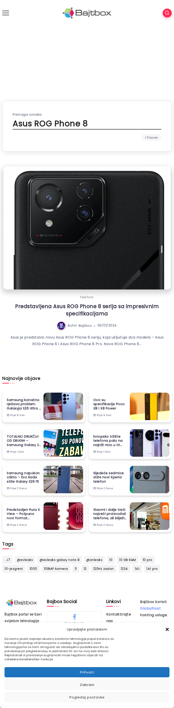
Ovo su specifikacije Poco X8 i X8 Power (109, 404)
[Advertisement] (87, 60)
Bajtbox (85, 325)
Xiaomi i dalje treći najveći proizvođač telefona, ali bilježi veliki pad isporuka (109, 514)
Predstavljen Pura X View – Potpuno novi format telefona (23, 514)
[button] (167, 629)
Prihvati (87, 672)
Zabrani (87, 684)
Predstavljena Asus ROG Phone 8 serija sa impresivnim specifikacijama (87, 310)
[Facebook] (74, 619)
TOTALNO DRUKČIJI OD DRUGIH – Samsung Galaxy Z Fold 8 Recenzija (23, 440)
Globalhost (150, 608)
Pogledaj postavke (87, 697)
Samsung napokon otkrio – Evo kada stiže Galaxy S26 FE (23, 477)
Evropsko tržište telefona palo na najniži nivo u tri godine (108, 440)
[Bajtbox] (87, 12)
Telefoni (87, 297)
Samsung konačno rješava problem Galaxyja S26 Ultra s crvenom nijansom (24, 404)
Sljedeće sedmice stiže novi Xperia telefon (108, 477)
